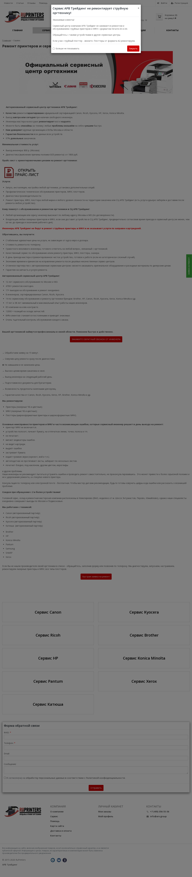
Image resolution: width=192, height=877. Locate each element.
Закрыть (133, 48)
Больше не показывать (67, 48)
